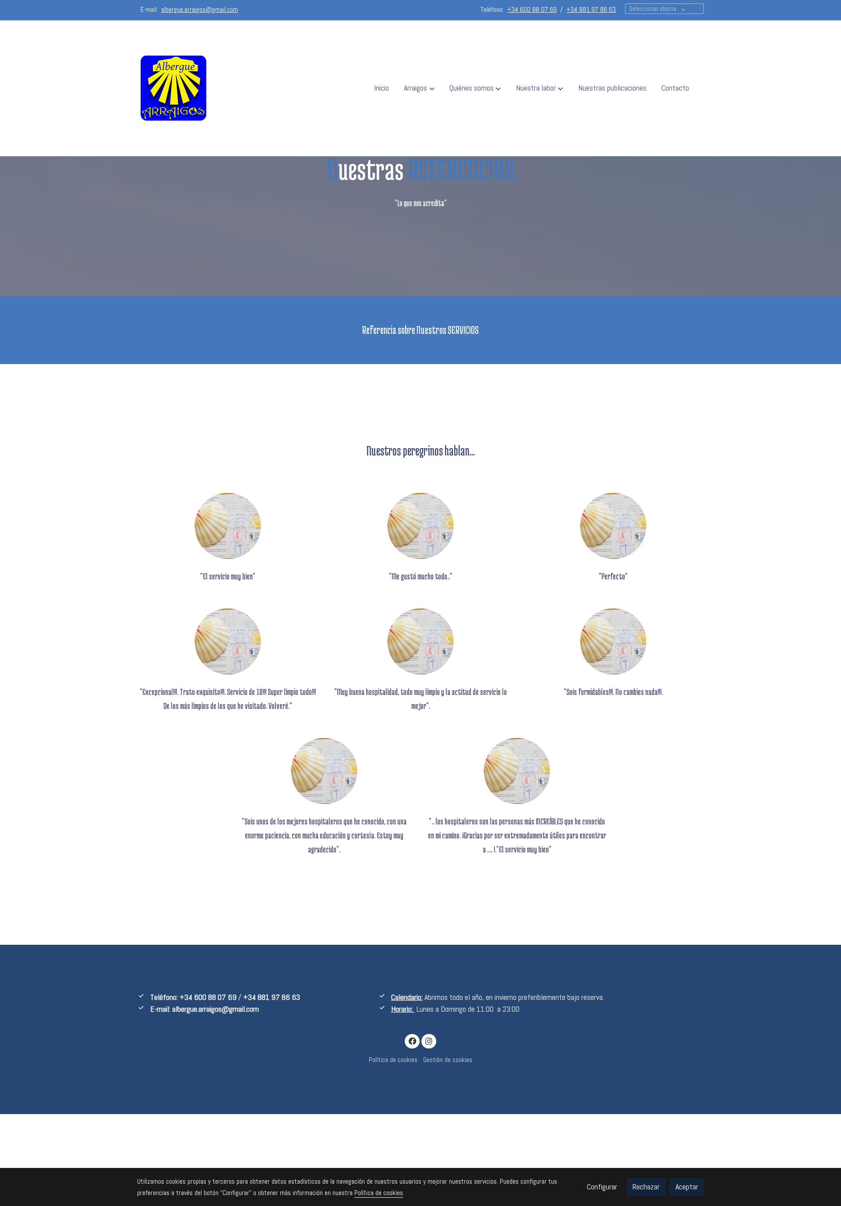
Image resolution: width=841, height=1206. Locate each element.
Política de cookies (393, 1059)
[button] (419, 88)
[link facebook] (412, 1041)
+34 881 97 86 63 (271, 997)
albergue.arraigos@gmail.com (215, 1009)
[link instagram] (428, 1041)
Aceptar (686, 1187)
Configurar (602, 1187)
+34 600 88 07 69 (208, 997)
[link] (173, 88)
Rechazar (646, 1187)
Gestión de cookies (447, 1059)
